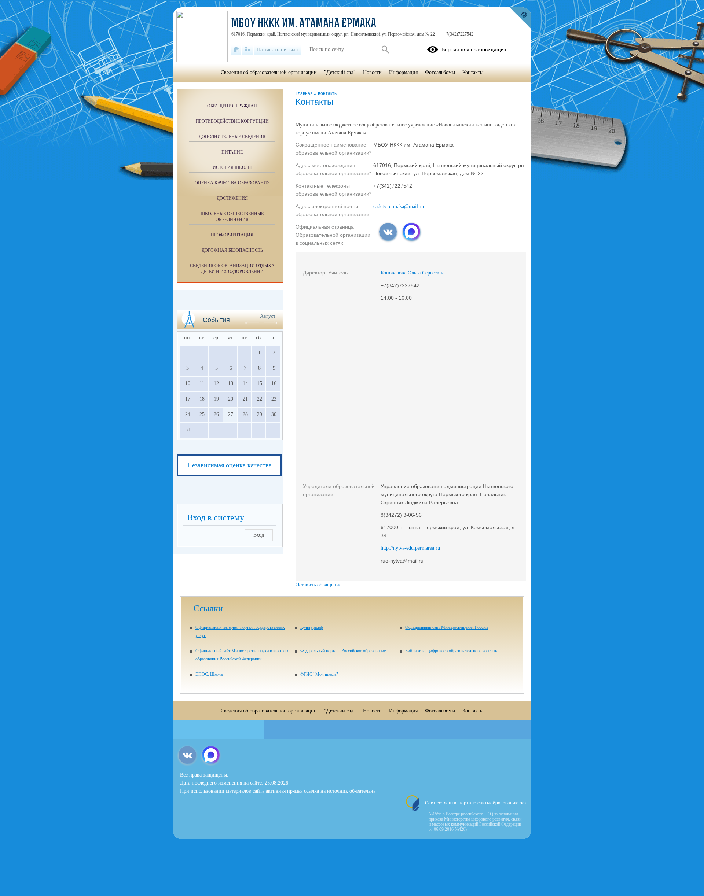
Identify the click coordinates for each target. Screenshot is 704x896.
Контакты (328, 93)
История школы (232, 167)
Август (267, 316)
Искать (385, 49)
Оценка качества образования (232, 182)
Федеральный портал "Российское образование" (344, 650)
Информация (403, 72)
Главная (305, 93)
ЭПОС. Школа (209, 674)
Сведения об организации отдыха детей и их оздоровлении (232, 268)
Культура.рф (311, 627)
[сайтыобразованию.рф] (520, 18)
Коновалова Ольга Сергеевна (412, 273)
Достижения (232, 198)
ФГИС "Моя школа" (319, 674)
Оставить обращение (318, 584)
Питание (232, 152)
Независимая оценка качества (229, 465)
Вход (258, 535)
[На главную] (236, 49)
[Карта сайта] (247, 49)
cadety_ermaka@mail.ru (398, 206)
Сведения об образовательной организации (269, 72)
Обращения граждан (232, 105)
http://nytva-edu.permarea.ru (410, 548)
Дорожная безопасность (232, 250)
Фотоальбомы (440, 72)
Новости (372, 72)
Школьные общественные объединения (232, 216)
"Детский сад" (340, 72)
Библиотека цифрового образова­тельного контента (451, 650)
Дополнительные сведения (232, 136)
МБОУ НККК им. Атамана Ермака (303, 24)
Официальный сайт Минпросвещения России (446, 627)
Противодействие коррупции (232, 121)
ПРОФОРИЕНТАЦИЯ (232, 234)
